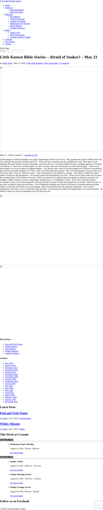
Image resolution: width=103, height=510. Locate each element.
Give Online (10, 42)
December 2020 (11, 374)
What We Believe (17, 10)
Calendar (8, 39)
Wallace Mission (11, 351)
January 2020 (10, 399)
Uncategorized (25, 418)
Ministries (9, 14)
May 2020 (9, 390)
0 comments (64, 63)
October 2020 (10, 379)
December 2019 (11, 402)
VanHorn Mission (12, 353)
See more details (16, 453)
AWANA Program (17, 19)
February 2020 (11, 397)
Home (7, 5)
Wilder (22, 429)
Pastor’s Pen (15, 33)
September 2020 (11, 381)
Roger (5, 418)
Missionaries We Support (20, 23)
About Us (9, 8)
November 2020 (11, 377)
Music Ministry (16, 26)
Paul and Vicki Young (13, 344)
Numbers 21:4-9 (30, 155)
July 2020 (9, 386)
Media (7, 30)
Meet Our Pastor (16, 12)
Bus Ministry (15, 17)
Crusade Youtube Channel (20, 37)
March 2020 (10, 395)
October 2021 (10, 372)
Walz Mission (10, 349)
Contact (8, 44)
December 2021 (11, 368)
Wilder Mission (11, 346)
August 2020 (10, 384)
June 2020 (9, 388)
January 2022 (10, 365)
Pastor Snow (8, 63)
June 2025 (9, 363)
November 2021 (11, 370)
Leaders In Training (18, 21)
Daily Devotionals (17, 35)
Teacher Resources (17, 28)
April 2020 (9, 393)
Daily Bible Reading (35, 63)
